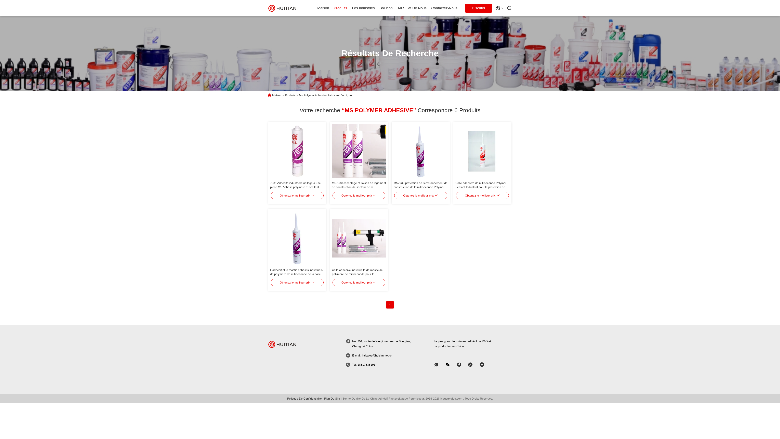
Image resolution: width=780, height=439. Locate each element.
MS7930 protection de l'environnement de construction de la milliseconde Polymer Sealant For (420, 187)
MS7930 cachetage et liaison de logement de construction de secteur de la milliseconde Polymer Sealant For (359, 187)
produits (340, 8)
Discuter (478, 8)
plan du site (332, 398)
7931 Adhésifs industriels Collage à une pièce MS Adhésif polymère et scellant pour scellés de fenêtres (295, 187)
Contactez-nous (444, 8)
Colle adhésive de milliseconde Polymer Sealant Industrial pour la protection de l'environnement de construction (480, 187)
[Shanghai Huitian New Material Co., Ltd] (282, 8)
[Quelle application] (439, 364)
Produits (290, 95)
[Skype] (462, 364)
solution (386, 8)
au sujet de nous (412, 8)
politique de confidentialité (304, 398)
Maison (323, 8)
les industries (363, 8)
